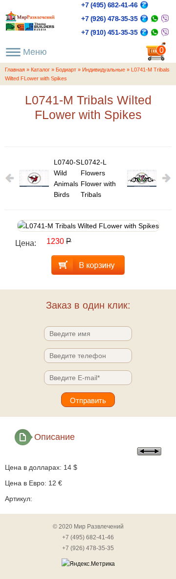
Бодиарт (66, 69)
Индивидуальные (103, 69)
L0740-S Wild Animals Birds (67, 178)
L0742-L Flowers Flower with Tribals (98, 178)
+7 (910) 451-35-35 (109, 32)
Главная (15, 69)
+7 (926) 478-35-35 (109, 19)
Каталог (40, 69)
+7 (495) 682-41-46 (109, 5)
